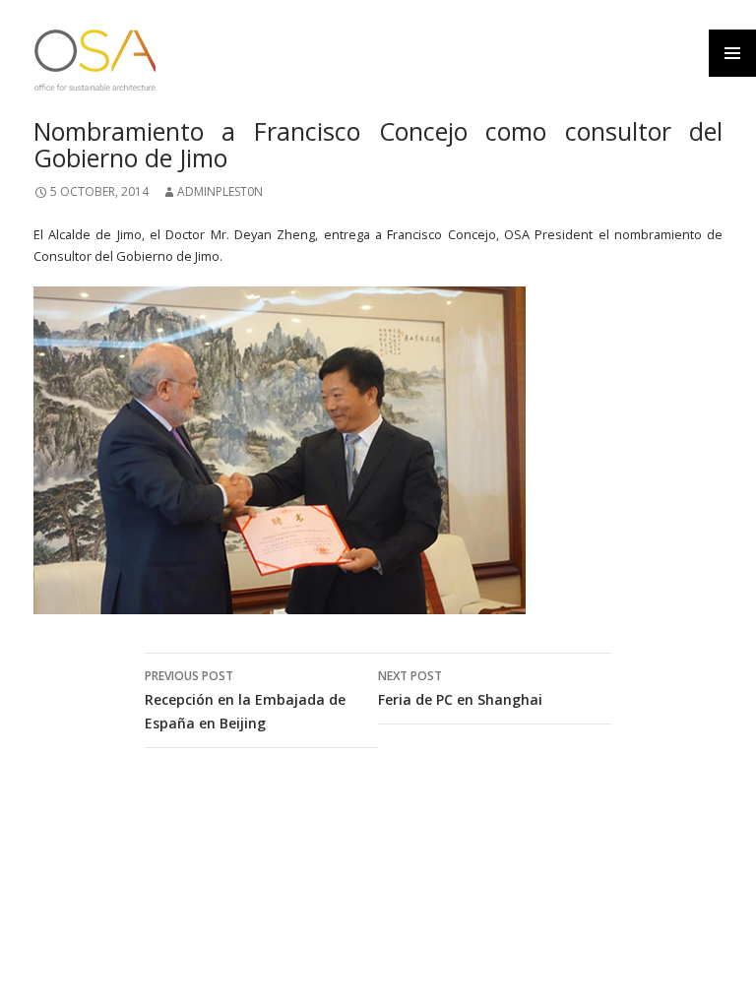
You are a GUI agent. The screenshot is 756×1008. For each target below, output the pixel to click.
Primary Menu (732, 53)
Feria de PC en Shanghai (460, 688)
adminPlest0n (220, 191)
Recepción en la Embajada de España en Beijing (245, 699)
